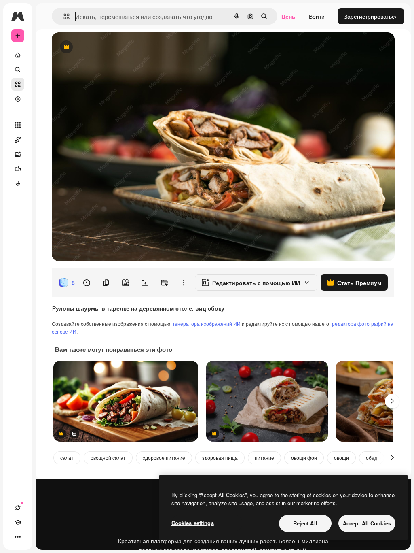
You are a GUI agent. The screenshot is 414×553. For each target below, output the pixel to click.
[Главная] (17, 55)
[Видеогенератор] (17, 168)
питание (264, 457)
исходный (106, 47)
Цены (289, 16)
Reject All (305, 523)
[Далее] (392, 401)
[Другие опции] (183, 282)
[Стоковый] (17, 84)
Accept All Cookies (367, 523)
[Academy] (17, 522)
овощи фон (304, 457)
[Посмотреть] (17, 98)
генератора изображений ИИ (207, 323)
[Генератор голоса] (17, 183)
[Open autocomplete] (63, 16)
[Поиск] (17, 69)
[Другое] (17, 536)
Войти (317, 16)
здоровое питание (164, 457)
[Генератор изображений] (17, 154)
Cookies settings (192, 523)
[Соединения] (17, 507)
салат (67, 457)
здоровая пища (220, 457)
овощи (341, 457)
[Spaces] (17, 139)
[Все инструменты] (17, 125)
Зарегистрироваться (371, 16)
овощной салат (108, 457)
